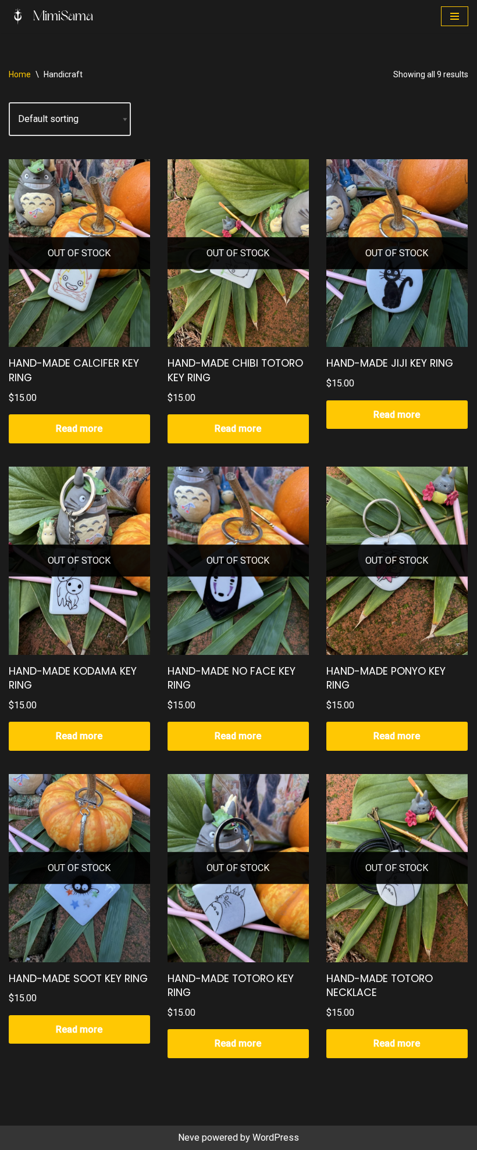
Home (20, 74)
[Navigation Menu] (454, 16)
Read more (79, 428)
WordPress (275, 1137)
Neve (189, 1137)
